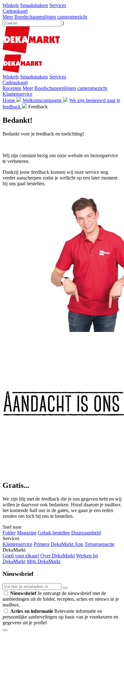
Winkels (11, 5)
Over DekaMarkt (57, 555)
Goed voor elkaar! (21, 555)
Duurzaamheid (86, 532)
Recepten (12, 88)
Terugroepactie (99, 544)
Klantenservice (17, 94)
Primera (41, 544)
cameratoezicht (72, 16)
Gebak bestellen (54, 532)
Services (57, 5)
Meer (8, 16)
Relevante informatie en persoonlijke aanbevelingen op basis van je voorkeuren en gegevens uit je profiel (60, 616)
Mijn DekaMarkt (43, 561)
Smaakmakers (34, 5)
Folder (9, 532)
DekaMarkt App (67, 544)
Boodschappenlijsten (35, 16)
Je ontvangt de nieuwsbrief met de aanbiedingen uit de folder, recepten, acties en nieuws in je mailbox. (61, 599)
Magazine (27, 532)
